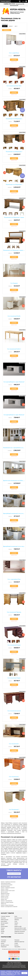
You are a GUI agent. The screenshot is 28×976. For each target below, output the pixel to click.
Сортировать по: (5, 24)
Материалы (17, 940)
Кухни (16, 916)
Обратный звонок (14, 952)
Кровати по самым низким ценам (8, 890)
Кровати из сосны (4, 896)
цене (16, 26)
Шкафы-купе (3, 903)
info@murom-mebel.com (22, 949)
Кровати (2, 924)
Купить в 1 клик (14, 61)
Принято (24, 973)
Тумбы (2, 933)
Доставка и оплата (5, 945)
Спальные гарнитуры (5, 916)
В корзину (14, 59)
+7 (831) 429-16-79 (14, 955)
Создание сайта (10, 963)
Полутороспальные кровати (6, 884)
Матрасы (3, 928)
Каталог (2, 943)
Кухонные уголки (18, 918)
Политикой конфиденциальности (7, 973)
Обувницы (17, 919)
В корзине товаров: (5, 1)
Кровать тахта (4, 899)
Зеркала (16, 923)
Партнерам (3, 941)
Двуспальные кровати (5, 886)
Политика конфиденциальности (6, 967)
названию (10, 26)
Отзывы (16, 943)
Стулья (16, 924)
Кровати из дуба (18, 926)
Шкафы (2, 929)
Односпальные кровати (6, 883)
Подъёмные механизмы (20, 931)
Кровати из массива (5, 895)
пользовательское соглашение (15, 967)
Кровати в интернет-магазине (7, 902)
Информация (3, 946)
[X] (13, 958)
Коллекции (3, 918)
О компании (3, 940)
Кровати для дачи (4, 897)
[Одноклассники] (11, 958)
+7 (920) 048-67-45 (14, 956)
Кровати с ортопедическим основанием (9, 906)
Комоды (2, 931)
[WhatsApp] (17, 958)
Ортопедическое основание (20, 929)
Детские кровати (4, 892)
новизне (4, 26)
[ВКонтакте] (9, 958)
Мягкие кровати (4, 926)
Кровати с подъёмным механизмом (8, 881)
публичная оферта (23, 967)
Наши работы (17, 946)
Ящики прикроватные (19, 933)
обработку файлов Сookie (12, 971)
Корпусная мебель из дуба (20, 928)
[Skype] (18, 958)
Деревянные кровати (5, 893)
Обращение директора (19, 941)
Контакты (16, 945)
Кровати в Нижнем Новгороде (7, 905)
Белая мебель (4, 921)
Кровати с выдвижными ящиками (8, 887)
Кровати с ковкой (4, 889)
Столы (16, 921)
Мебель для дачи (4, 919)
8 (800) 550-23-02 (9, 4)
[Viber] (15, 958)
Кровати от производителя (6, 900)
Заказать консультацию (14, 873)
